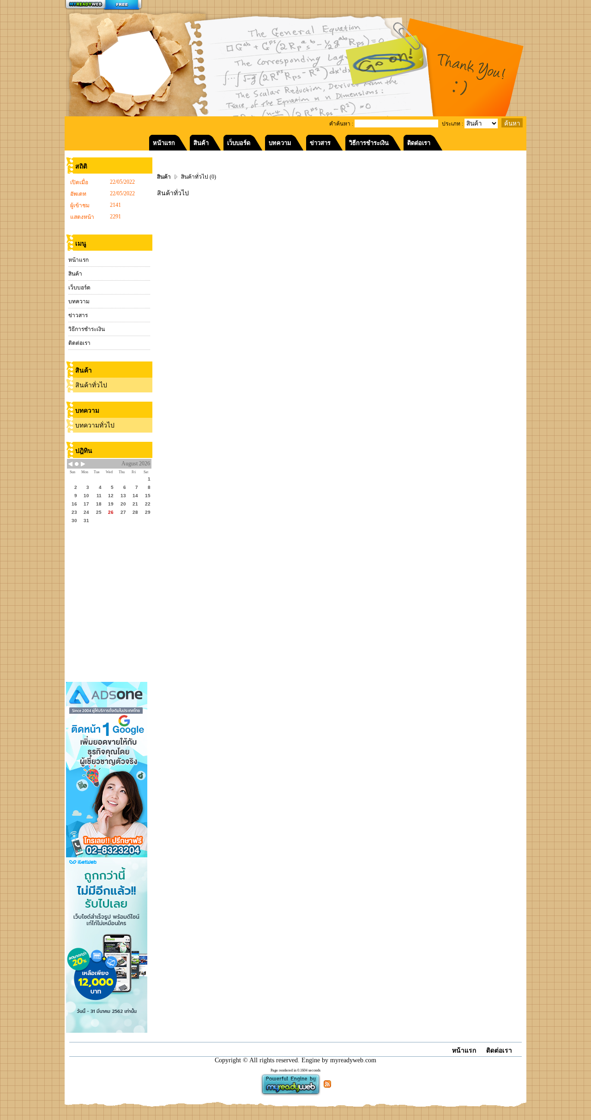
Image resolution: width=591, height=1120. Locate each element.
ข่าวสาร (78, 315)
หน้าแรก (78, 260)
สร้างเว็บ (103, 5)
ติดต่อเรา (79, 343)
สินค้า (75, 274)
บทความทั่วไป (95, 425)
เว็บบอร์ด (79, 287)
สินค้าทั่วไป (91, 385)
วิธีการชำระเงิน (86, 329)
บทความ (79, 301)
